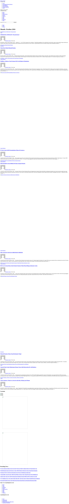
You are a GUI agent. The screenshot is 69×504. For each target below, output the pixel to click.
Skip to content (2, 0)
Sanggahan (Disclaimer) (6, 502)
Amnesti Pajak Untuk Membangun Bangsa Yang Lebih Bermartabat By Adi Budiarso (18, 367)
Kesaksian (2, 351)
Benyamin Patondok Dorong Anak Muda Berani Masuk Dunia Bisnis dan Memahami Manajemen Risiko (18, 480)
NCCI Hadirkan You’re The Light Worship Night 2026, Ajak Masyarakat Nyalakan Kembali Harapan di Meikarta (20, 478)
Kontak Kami (4, 500)
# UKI (3, 3)
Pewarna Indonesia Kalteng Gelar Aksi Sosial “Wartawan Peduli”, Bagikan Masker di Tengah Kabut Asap (18, 468)
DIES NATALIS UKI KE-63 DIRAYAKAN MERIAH (11, 252)
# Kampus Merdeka (5, 7)
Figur (3, 485)
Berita (3, 484)
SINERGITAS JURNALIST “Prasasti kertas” (9, 34)
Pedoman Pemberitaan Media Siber (8, 501)
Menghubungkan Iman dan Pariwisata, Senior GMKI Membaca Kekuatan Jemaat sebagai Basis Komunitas (18, 470)
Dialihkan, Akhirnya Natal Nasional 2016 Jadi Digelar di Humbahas (14, 61)
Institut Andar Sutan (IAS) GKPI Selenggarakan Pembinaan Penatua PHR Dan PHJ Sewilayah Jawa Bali (18, 476)
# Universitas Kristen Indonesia (7, 4)
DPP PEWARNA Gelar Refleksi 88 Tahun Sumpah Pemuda (12, 163)
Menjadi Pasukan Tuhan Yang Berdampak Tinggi (10, 353)
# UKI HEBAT (4, 5)
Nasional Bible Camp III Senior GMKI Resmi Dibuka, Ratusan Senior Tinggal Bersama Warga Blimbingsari (19, 474)
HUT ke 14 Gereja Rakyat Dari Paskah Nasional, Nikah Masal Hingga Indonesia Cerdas (18, 265)
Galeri (1, 378)
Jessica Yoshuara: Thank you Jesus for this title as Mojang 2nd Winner (15, 380)
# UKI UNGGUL (5, 6)
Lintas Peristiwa (3, 59)
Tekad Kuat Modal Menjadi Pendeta (8, 47)
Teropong (4, 492)
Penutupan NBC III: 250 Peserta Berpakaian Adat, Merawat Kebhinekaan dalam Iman (15, 472)
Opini (1, 32)
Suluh (3, 491)
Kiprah (3, 488)
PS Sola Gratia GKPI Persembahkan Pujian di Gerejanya (12, 150)
